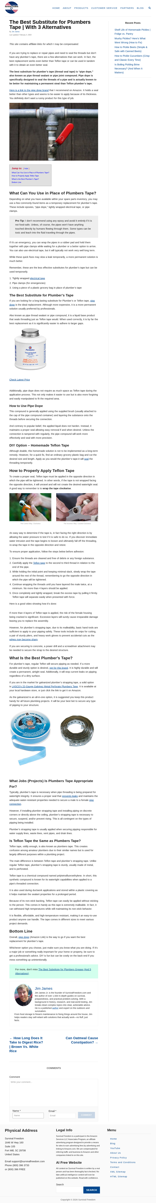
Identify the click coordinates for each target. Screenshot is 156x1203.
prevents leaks (70, 796)
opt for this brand (58, 668)
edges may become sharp (23, 639)
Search (60, 1184)
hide (26, 168)
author (55, 1008)
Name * (17, 1110)
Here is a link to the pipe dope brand (29, 90)
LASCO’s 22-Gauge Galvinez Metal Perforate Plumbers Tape (45, 686)
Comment (14, 1077)
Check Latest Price (19, 379)
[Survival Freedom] (25, 8)
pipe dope (24, 937)
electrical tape (37, 278)
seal (86, 459)
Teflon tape (39, 563)
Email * (52, 1111)
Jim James (16, 32)
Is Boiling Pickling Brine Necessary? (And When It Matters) (128, 68)
